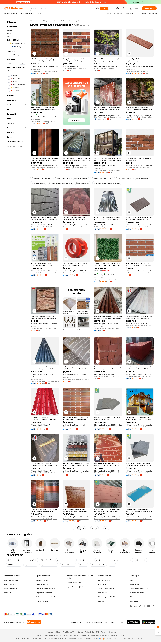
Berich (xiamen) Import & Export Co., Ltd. (139, 273)
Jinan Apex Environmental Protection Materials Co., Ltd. (76, 227)
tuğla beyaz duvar (39, 183)
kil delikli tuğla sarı (15, 565)
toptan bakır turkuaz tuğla (124, 560)
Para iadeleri (102, 593)
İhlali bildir (101, 601)
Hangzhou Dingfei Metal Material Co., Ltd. (76, 168)
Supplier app (75, 622)
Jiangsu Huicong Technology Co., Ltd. (75, 273)
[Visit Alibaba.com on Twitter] (139, 606)
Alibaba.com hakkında (12, 575)
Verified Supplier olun (137, 593)
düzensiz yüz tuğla (84, 183)
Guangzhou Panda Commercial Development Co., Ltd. (140, 227)
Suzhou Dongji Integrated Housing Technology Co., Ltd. (108, 170)
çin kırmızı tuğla (32, 565)
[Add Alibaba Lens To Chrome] (34, 622)
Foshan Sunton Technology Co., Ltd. (43, 122)
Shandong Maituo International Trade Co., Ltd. (108, 328)
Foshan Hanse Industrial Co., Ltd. (137, 71)
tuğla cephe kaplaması (50, 565)
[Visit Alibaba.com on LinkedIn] (135, 606)
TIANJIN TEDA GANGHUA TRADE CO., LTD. (140, 325)
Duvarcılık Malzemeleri (63, 21)
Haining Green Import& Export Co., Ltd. (107, 68)
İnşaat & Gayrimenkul (45, 21)
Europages (112, 632)
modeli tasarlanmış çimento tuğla (61, 183)
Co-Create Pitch (10, 584)
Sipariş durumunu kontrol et (139, 588)
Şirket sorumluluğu (10, 588)
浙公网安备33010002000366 (116, 639)
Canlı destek (102, 584)
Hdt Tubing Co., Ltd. (101, 227)
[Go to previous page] (75, 528)
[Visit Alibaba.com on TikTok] (153, 606)
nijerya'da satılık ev (69, 565)
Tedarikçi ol (133, 580)
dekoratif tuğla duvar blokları (102, 178)
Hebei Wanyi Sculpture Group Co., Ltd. (139, 117)
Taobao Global (89, 632)
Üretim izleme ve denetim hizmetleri (48, 597)
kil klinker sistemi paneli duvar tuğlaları (108, 183)
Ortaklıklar (133, 597)
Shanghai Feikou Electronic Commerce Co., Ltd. (76, 379)
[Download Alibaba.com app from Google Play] (149, 622)
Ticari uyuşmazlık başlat (106, 588)
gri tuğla (34, 560)
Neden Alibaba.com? (11, 580)
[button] (97, 8)
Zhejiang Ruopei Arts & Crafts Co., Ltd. (107, 280)
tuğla (113, 565)
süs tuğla (84, 565)
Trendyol (104, 632)
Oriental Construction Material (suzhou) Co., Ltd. (45, 227)
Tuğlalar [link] (77, 21)
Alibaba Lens (16, 622)
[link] (158, 621)
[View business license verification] (100, 639)
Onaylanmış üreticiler (74, 582)
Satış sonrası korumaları (44, 593)
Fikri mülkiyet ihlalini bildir (106, 597)
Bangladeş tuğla (143, 178)
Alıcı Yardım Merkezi (105, 580)
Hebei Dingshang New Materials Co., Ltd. (45, 168)
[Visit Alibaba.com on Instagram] (144, 606)
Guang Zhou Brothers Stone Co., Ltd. (43, 328)
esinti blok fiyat (48, 560)
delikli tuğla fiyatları (99, 565)
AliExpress (49, 632)
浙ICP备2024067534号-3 (136, 639)
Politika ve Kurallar (42, 601)
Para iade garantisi (42, 584)
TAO (97, 632)
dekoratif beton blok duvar (67, 560)
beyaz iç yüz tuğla (81, 178)
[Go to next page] (110, 528)
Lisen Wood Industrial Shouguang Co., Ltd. (108, 117)
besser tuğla (142, 560)
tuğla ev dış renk (87, 560)
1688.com (58, 632)
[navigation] (17, 274)
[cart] (124, 9)
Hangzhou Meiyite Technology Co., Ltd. (44, 71)
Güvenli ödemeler (42, 580)
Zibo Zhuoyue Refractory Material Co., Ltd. (76, 68)
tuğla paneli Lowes (104, 560)
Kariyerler (7, 593)
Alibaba (32, 21)
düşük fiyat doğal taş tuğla (17, 560)
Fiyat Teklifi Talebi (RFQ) (75, 587)
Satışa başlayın (135, 584)
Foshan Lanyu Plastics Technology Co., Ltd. (45, 381)
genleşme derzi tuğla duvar (42, 178)
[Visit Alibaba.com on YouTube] (148, 606)
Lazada (80, 632)
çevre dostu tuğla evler (125, 178)
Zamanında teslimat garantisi (45, 588)
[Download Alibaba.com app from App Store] (133, 622)
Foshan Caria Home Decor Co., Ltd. (138, 168)
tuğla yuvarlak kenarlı (63, 178)
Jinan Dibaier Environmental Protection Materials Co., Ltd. (45, 273)
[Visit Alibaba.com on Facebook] (131, 606)
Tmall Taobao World (69, 632)
